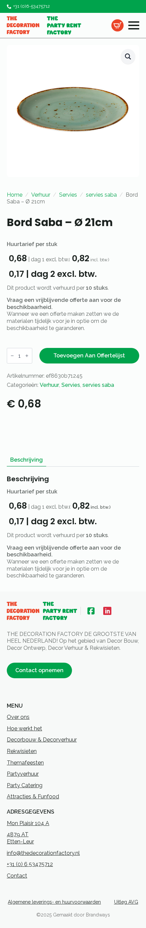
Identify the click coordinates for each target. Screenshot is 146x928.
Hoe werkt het (24, 728)
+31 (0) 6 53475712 (30, 864)
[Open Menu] (133, 25)
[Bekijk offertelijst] (117, 25)
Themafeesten (25, 762)
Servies (68, 195)
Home (14, 195)
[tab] (26, 460)
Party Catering (24, 785)
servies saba (101, 195)
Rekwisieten (22, 751)
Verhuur (40, 195)
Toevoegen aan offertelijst (89, 355)
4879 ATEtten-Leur (20, 838)
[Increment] (27, 356)
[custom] (91, 611)
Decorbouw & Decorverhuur (42, 739)
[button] (128, 56)
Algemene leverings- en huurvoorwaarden (54, 902)
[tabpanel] (73, 527)
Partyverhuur (23, 774)
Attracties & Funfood (33, 796)
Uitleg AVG (126, 902)
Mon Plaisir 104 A (28, 823)
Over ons (18, 717)
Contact (17, 875)
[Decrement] (12, 356)
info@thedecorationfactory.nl (43, 853)
